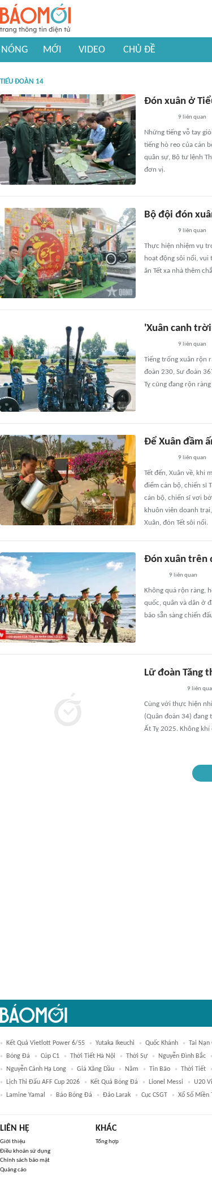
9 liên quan (192, 117)
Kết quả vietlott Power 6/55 (45, 1043)
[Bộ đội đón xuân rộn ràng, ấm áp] (68, 253)
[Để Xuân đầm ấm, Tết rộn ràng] (68, 480)
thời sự (137, 1056)
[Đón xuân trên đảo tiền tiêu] (68, 597)
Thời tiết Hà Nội (92, 1056)
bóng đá (18, 1056)
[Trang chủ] (35, 18)
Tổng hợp (107, 1142)
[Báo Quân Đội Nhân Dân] (157, 118)
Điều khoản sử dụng (25, 1151)
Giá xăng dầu (95, 1069)
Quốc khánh (161, 1043)
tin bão (159, 1069)
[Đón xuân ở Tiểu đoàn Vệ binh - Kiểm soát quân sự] (68, 139)
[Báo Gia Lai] (162, 689)
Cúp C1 (50, 1056)
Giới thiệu (12, 1142)
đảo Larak (117, 1095)
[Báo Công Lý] (153, 576)
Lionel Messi (166, 1082)
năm (132, 1069)
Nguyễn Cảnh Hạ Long (36, 1069)
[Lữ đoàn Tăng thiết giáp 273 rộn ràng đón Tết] (68, 711)
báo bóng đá (74, 1095)
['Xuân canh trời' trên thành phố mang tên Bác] (68, 366)
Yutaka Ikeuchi (115, 1043)
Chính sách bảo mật (25, 1160)
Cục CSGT (154, 1095)
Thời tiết (193, 1069)
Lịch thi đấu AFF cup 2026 (43, 1082)
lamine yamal (25, 1095)
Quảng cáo (13, 1170)
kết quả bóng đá (114, 1082)
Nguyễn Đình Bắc (182, 1056)
